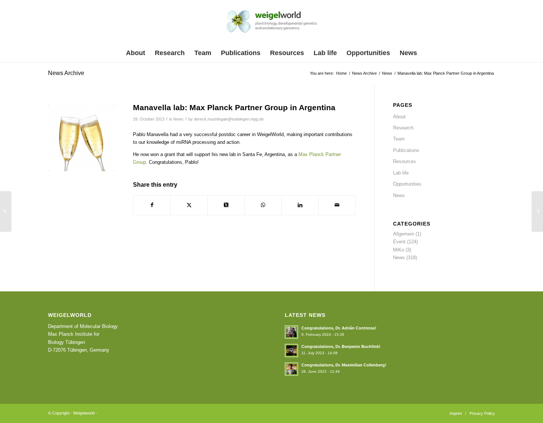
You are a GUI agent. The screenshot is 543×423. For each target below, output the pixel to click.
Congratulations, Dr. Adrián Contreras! (338, 328)
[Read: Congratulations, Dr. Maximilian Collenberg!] (291, 369)
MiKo (398, 250)
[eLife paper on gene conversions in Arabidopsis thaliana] (537, 211)
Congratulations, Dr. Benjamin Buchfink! (340, 346)
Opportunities (407, 184)
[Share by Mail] (337, 205)
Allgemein (403, 234)
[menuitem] (135, 53)
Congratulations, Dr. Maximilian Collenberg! (343, 365)
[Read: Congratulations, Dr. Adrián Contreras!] (291, 332)
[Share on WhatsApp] (263, 205)
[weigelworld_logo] (271, 23)
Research (403, 128)
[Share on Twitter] (189, 205)
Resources (404, 161)
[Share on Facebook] (151, 205)
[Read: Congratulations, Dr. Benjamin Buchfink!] (291, 350)
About (399, 116)
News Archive (66, 73)
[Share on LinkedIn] (300, 205)
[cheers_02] (81, 138)
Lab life (401, 173)
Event (399, 241)
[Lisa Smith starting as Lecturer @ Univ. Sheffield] (5, 211)
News (178, 119)
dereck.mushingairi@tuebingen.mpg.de (229, 119)
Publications (406, 150)
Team (399, 139)
